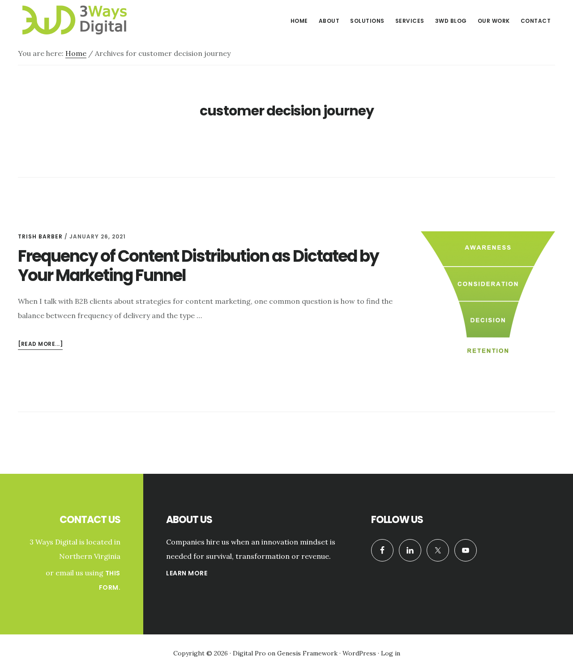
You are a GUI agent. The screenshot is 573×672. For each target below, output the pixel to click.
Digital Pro (249, 653)
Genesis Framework (307, 653)
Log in (390, 653)
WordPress (359, 653)
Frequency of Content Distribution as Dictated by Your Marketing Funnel (198, 266)
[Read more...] (40, 345)
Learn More (186, 573)
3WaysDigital (85, 19)
